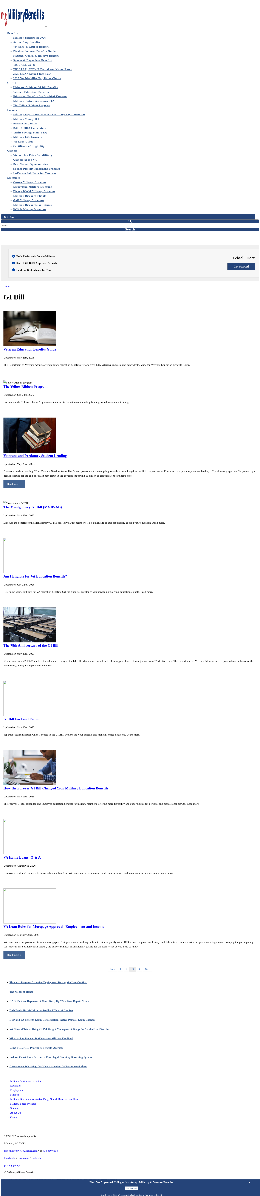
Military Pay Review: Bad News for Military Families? (41, 1038)
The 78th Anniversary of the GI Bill (30, 645)
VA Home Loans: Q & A (22, 857)
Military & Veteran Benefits (25, 1081)
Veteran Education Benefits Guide (29, 349)
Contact (14, 1117)
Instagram (24, 1157)
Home (6, 285)
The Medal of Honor (21, 991)
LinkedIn (37, 1157)
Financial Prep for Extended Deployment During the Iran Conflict (48, 982)
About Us (15, 1112)
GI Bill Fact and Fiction (21, 719)
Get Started (241, 266)
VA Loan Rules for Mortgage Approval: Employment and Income (53, 926)
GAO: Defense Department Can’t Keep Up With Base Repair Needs (49, 1001)
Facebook (9, 1157)
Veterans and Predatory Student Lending (35, 456)
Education (15, 1085)
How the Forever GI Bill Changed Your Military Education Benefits (55, 788)
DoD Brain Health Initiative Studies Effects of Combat (41, 1010)
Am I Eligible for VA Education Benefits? (35, 576)
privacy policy (12, 1165)
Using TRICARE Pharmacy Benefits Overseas (36, 1047)
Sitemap (14, 1108)
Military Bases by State (23, 1103)
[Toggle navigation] (46, 26)
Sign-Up (9, 216)
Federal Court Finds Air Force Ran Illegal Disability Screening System (50, 1057)
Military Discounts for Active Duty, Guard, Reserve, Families (44, 1099)
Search (130, 229)
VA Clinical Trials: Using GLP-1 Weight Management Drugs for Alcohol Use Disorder (59, 1029)
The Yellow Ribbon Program (25, 386)
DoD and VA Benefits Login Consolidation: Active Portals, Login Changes (52, 1019)
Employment (17, 1090)
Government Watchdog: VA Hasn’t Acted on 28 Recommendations (48, 1066)
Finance (14, 1094)
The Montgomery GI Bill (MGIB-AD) (32, 507)
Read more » (14, 483)
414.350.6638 (50, 1150)
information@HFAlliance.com (20, 1150)
